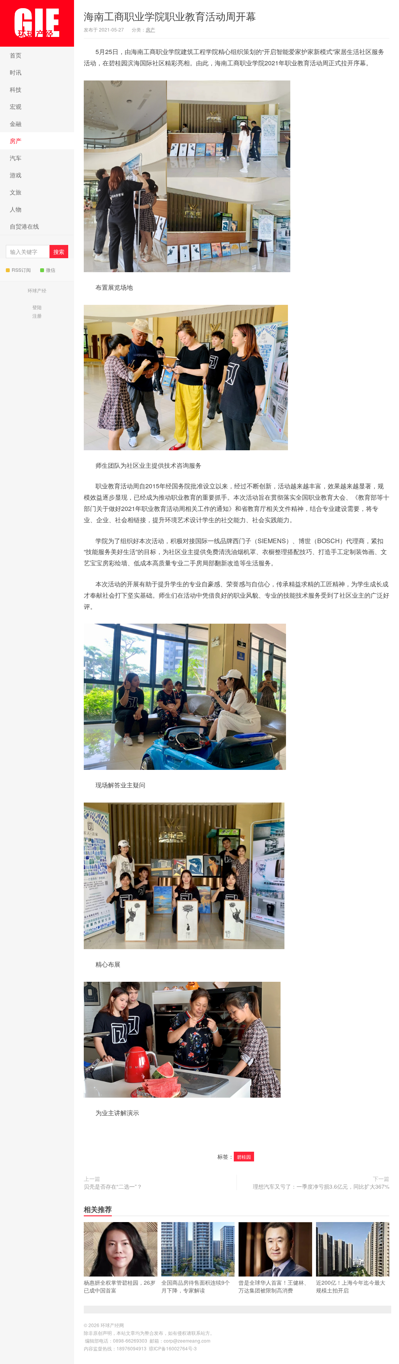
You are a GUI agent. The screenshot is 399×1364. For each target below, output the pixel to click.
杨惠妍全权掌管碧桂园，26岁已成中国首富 (119, 1286)
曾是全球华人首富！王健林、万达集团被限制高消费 (273, 1286)
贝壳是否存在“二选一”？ (113, 1186)
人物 (15, 209)
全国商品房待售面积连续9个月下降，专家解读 (195, 1286)
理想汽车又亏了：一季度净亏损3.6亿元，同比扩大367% (321, 1186)
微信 (50, 269)
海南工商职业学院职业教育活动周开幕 (170, 16)
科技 (15, 89)
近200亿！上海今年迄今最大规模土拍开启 (350, 1286)
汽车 (15, 158)
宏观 (15, 106)
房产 (15, 140)
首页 (15, 55)
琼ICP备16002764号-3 (173, 1348)
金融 (15, 123)
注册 (37, 315)
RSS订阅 (21, 269)
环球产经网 (37, 23)
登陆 (37, 307)
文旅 (15, 192)
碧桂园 (244, 1156)
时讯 (15, 72)
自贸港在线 (24, 226)
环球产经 (37, 290)
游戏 (15, 175)
